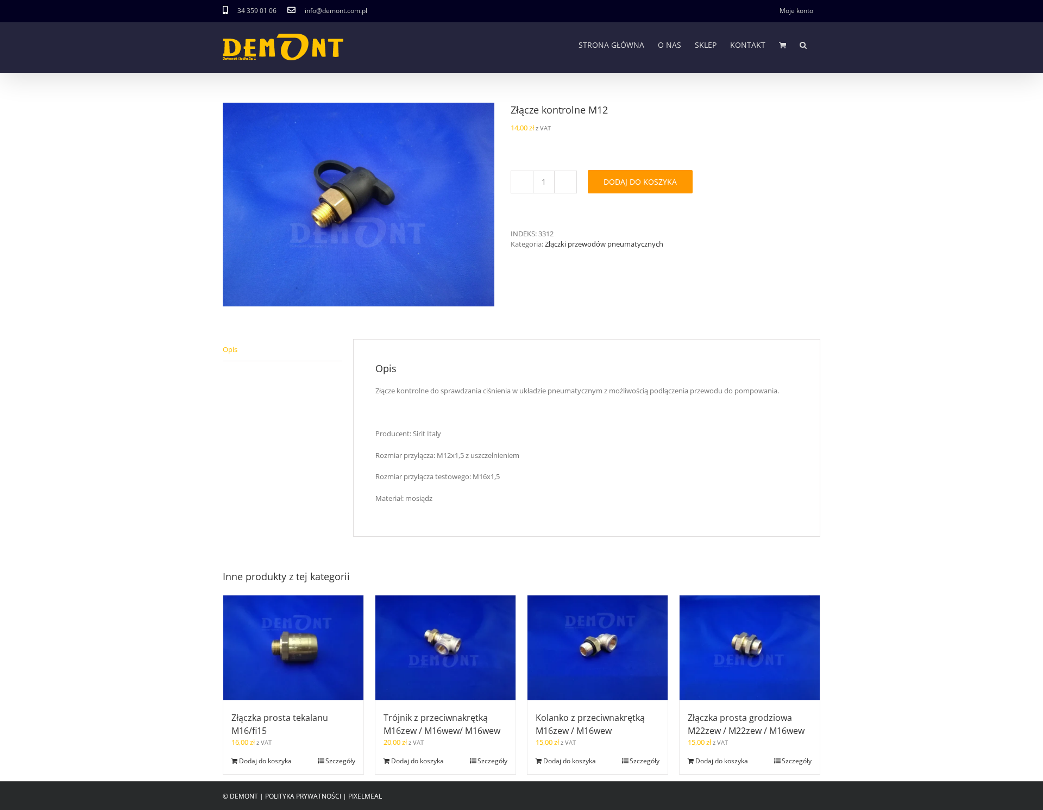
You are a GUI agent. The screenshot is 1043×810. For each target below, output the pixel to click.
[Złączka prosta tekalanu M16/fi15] (293, 648)
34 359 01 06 (257, 10)
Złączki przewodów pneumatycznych (604, 244)
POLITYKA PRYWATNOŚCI (303, 796)
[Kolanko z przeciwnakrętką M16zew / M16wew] (597, 648)
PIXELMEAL (365, 796)
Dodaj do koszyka (640, 182)
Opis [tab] (230, 349)
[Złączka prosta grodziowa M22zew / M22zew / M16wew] (750, 648)
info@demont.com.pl (336, 10)
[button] (803, 45)
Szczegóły (340, 760)
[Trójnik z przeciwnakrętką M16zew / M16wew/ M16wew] (445, 648)
